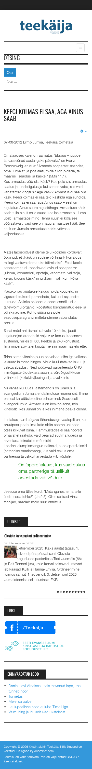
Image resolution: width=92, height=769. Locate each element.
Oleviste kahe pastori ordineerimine (27, 536)
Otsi (10, 72)
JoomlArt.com (44, 751)
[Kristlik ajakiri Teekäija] (46, 26)
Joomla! (9, 757)
